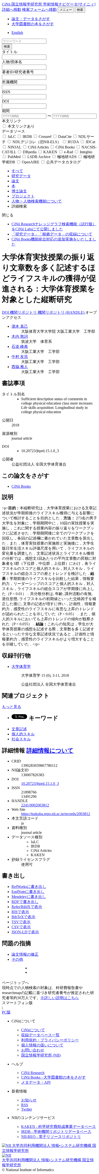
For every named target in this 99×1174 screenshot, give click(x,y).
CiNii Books (65, 147)
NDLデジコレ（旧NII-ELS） (37, 142)
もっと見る (11, 707)
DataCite (65, 137)
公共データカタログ (63, 162)
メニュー (66, 10)
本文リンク (11, 121)
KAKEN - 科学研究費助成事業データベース (58, 1127)
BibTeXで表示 (23, 917)
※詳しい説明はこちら (59, 998)
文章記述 (19, 729)
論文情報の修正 (25, 954)
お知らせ (29, 1100)
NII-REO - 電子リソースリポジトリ (51, 1137)
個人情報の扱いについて (42, 1045)
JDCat (90, 142)
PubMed (14, 157)
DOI (5, 101)
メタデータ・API (35, 1082)
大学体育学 (21, 666)
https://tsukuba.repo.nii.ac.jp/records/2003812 (55, 814)
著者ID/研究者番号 (18, 72)
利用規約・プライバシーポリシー (50, 1040)
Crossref (45, 137)
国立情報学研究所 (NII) (41, 1055)
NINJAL (14, 147)
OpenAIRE (30, 162)
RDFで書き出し (25, 902)
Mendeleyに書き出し (29, 897)
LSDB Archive (38, 157)
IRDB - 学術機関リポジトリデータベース (56, 1132)
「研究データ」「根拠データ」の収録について (52, 234)
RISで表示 (20, 912)
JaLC (12, 137)
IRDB (27, 137)
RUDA (73, 142)
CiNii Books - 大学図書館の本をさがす (53, 1077)
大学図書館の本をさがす (33, 24)
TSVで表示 (21, 922)
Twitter (26, 1109)
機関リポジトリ (24, 312)
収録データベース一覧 (40, 1035)
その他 (17, 959)
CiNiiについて (33, 1030)
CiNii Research (32, 1073)
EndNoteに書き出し (28, 892)
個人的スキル (23, 734)
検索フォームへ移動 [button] (39, 9)
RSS (24, 1105)
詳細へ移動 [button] (11, 9)
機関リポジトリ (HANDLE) (61, 312)
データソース (13, 131)
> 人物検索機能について (41, 201)
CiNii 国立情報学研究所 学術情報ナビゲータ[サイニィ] (48, 4)
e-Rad (68, 152)
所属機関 (9, 82)
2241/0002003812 (35, 805)
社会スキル (21, 739)
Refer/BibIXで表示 (27, 907)
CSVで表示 (21, 927)
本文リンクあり (21, 126)
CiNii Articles (38, 147)
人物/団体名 (12, 62)
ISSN (6, 92)
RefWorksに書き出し (29, 887)
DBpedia (29, 152)
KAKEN (50, 152)
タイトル (9, 52)
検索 (80, 10)
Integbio (85, 152)
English (17, 33)
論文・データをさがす (31, 19)
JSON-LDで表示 (25, 932)
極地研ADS (67, 157)
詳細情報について (50, 750)
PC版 (6, 1012)
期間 (6, 111)
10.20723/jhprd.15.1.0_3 (40, 783)
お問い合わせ (32, 1050)
